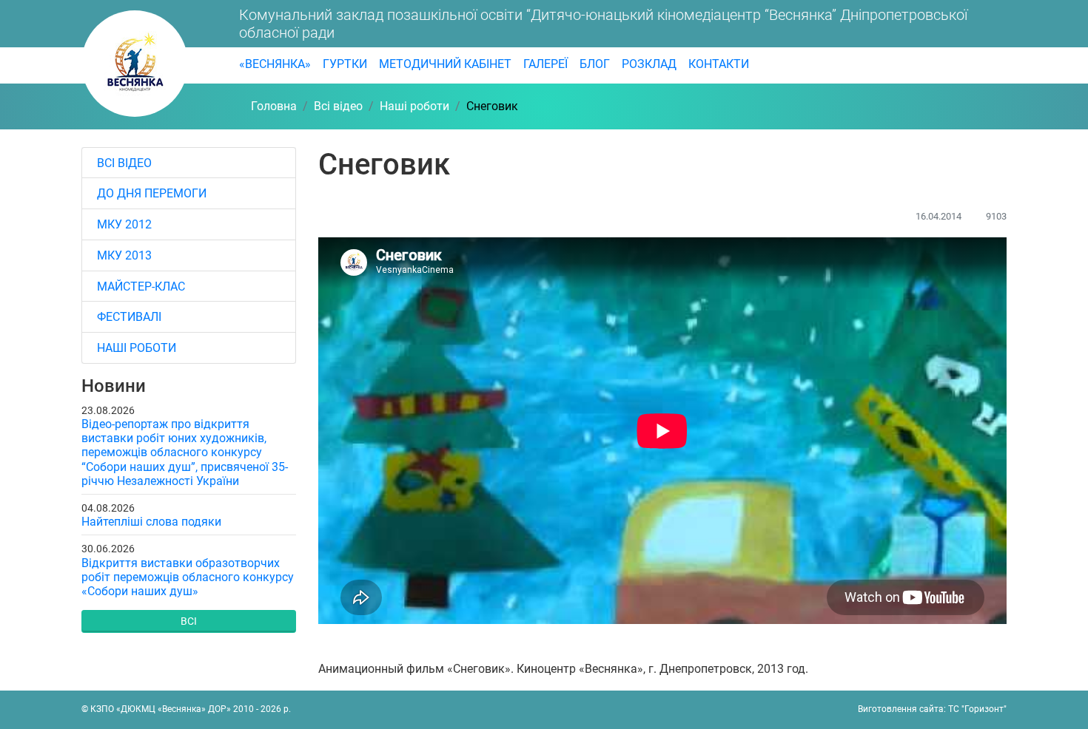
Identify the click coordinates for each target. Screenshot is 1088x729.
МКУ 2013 (124, 255)
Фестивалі (129, 317)
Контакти (718, 64)
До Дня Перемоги (151, 193)
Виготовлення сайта (901, 709)
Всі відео (124, 163)
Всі (189, 621)
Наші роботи (136, 348)
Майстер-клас (141, 286)
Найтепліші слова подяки (151, 522)
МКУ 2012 (124, 224)
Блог (595, 64)
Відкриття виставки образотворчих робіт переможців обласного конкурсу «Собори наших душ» (187, 577)
